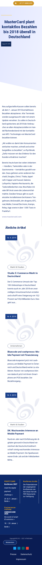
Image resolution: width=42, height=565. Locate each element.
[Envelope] (27, 548)
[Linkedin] (19, 548)
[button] (39, 3)
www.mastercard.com (12, 217)
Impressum (21, 559)
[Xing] (23, 548)
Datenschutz (26, 554)
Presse (13, 554)
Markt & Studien (17, 267)
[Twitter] (14, 548)
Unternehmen (16, 346)
